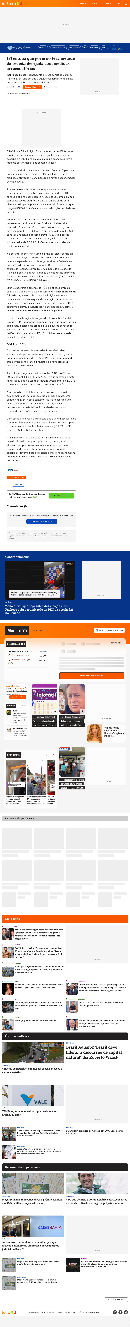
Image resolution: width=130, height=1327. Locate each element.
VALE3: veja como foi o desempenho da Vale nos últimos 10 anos (30, 1112)
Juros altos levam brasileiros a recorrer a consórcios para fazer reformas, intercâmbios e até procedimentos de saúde (39, 1151)
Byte (16, 999)
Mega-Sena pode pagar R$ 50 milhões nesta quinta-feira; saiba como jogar (38, 1263)
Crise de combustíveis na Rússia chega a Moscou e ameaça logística (32, 1070)
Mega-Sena (6, 1196)
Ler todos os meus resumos (91, 675)
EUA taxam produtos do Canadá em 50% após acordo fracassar (94, 1132)
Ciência (17, 945)
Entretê (84, 1259)
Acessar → (24, 706)
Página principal (14, 4)
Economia (18, 485)
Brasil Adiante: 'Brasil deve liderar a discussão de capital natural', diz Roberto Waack (94, 1052)
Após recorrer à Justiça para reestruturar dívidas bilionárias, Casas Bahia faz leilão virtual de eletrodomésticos (40, 1133)
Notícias (8, 602)
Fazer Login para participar (41, 521)
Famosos (17, 926)
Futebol (81, 999)
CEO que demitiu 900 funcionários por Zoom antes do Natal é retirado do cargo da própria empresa (96, 1201)
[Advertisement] (85, 1152)
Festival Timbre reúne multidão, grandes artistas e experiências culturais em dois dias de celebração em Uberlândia (104, 1264)
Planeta (18, 963)
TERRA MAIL (83, 4)
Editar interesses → (117, 642)
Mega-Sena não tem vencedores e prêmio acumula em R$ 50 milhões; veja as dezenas (32, 1201)
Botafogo (19, 1017)
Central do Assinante (101, 4)
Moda (17, 981)
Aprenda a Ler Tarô (18, 697)
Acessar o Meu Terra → (41, 630)
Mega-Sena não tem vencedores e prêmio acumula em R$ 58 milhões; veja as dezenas (37, 1281)
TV (80, 1017)
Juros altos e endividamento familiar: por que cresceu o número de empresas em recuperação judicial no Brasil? (30, 1245)
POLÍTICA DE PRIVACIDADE (88, 1312)
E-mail (119, 4)
